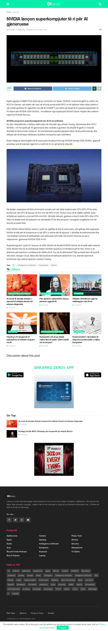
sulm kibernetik (13, 589)
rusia (53, 584)
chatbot (65, 571)
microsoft (89, 580)
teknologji (36, 589)
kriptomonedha (30, 580)
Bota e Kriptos (13, 555)
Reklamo (23, 613)
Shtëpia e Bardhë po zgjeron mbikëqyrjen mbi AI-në (85, 300)
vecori (75, 589)
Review (75, 539)
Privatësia (32, 584)
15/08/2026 (11, 308)
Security (16, 12)
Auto (9, 547)
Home (9, 12)
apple (48, 571)
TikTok (58, 589)
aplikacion (26, 571)
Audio (9, 543)
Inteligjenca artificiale (27, 265)
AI (13, 265)
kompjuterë (43, 265)
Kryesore (78, 294)
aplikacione (38, 571)
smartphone (89, 584)
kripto (19, 580)
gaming (21, 575)
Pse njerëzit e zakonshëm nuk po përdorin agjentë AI (54, 300)
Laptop (42, 555)
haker (38, 575)
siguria (79, 584)
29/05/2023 (11, 29)
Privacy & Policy (37, 613)
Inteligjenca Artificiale (19, 294)
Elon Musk (86, 571)
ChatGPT (74, 571)
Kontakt (51, 613)
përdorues (44, 584)
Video (83, 589)
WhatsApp (92, 589)
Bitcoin (55, 571)
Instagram (48, 575)
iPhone (10, 580)
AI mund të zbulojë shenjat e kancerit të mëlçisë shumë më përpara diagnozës (20, 301)
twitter (66, 589)
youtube (15, 593)
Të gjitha (76, 551)
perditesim (21, 584)
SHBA (71, 584)
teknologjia (48, 589)
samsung (61, 584)
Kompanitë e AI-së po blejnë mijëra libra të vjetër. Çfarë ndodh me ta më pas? (54, 339)
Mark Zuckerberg (68, 580)
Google (30, 575)
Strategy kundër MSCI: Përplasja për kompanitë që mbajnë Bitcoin (45, 431)
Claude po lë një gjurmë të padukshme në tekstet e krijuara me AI (21, 339)
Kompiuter (43, 547)
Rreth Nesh (11, 613)
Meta (80, 580)
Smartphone (77, 547)
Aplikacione (12, 535)
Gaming (42, 539)
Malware (55, 580)
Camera (42, 535)
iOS (96, 575)
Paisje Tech (77, 535)
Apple (9, 539)
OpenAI (11, 584)
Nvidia (54, 265)
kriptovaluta (43, 580)
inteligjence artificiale (83, 575)
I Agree (62, 627)
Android (16, 571)
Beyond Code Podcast (17, 551)
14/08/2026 (44, 346)
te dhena (26, 589)
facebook (11, 575)
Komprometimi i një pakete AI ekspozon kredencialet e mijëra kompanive (86, 339)
